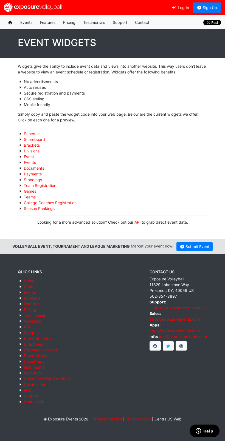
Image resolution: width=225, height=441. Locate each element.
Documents (34, 168)
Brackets (32, 145)
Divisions (32, 151)
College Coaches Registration (50, 202)
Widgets (31, 332)
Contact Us (34, 401)
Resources (33, 373)
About (29, 286)
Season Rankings (39, 208)
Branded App (36, 355)
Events (26, 22)
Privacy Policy (138, 419)
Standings (33, 179)
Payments (33, 174)
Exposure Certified (40, 350)
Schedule (32, 133)
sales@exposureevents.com (175, 319)
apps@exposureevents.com (175, 330)
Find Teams (34, 367)
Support (120, 22)
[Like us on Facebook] (155, 346)
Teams (30, 197)
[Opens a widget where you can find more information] (204, 431)
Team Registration (40, 185)
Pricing (69, 22)
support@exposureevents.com (177, 307)
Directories (33, 344)
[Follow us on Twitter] (168, 346)
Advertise (32, 321)
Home (29, 280)
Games (30, 191)
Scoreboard (34, 139)
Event (29, 156)
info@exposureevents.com (183, 336)
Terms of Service (107, 419)
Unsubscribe (35, 384)
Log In (183, 7)
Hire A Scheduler (39, 338)
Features (47, 22)
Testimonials (94, 22)
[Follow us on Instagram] (181, 346)
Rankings (32, 298)
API (137, 222)
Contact (142, 22)
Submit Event (196, 246)
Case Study (34, 361)
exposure (37, 7)
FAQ (27, 390)
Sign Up (209, 7)
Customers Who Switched (47, 378)
